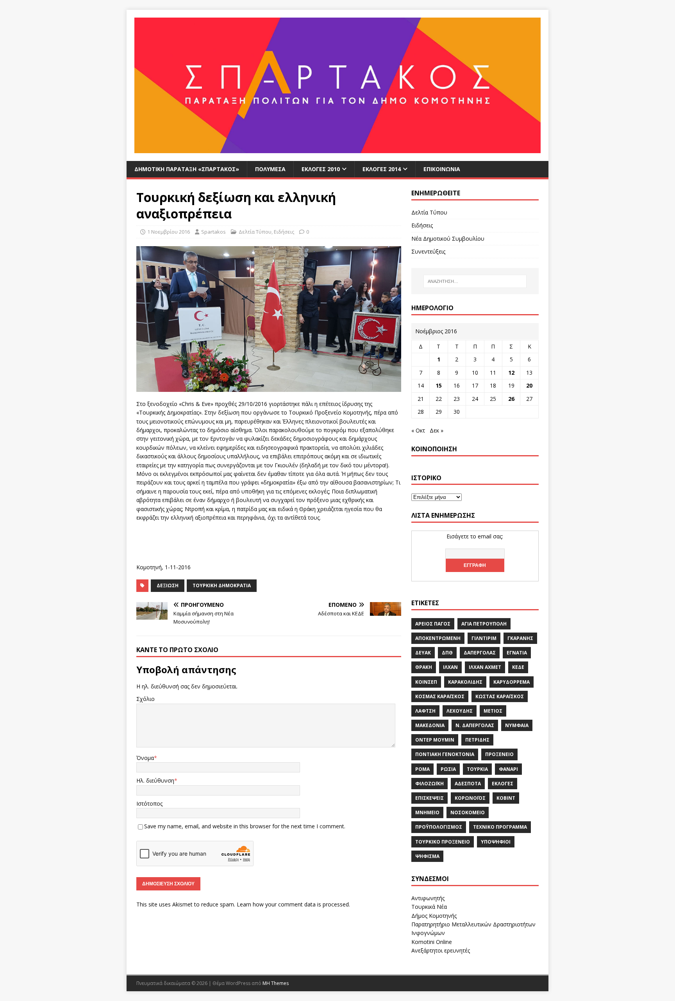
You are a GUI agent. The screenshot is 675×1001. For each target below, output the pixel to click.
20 (529, 385)
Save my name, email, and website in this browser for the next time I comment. (244, 826)
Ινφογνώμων (428, 933)
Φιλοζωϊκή (429, 783)
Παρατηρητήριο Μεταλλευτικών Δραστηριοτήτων (473, 924)
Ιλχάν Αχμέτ (485, 667)
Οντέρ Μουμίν (434, 739)
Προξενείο (499, 754)
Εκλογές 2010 (321, 169)
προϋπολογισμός (438, 827)
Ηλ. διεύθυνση (155, 780)
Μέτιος (493, 711)
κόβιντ (505, 798)
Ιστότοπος (149, 803)
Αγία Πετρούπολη (484, 623)
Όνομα (145, 757)
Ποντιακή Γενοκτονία (444, 754)
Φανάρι (508, 769)
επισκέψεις (429, 798)
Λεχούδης (459, 711)
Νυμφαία (517, 725)
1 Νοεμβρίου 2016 (168, 231)
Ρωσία (448, 769)
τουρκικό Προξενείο (442, 841)
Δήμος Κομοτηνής (434, 915)
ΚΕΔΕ (518, 667)
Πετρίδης (477, 739)
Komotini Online (431, 942)
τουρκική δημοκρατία (222, 585)
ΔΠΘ (447, 652)
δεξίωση (168, 585)
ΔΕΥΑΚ (423, 652)
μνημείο (427, 812)
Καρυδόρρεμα (511, 682)
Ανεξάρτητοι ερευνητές (440, 950)
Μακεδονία (430, 725)
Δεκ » (436, 430)
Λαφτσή (425, 711)
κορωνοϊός (470, 798)
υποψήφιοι (496, 841)
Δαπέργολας (480, 652)
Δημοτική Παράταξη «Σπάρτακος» (186, 169)
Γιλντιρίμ (483, 638)
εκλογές (502, 783)
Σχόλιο (145, 698)
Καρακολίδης (465, 682)
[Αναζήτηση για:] (475, 281)
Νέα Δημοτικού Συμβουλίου (447, 238)
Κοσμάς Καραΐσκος (439, 696)
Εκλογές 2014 (381, 169)
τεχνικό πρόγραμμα (500, 827)
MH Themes (275, 983)
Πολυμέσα (270, 169)
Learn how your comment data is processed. (293, 904)
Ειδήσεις (284, 231)
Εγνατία (517, 652)
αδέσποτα (468, 783)
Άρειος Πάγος (432, 623)
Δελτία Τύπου (255, 231)
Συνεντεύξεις (428, 251)
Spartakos (213, 231)
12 (511, 372)
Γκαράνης (520, 638)
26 (511, 398)
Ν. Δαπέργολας (474, 725)
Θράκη (423, 667)
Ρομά (422, 769)
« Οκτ (418, 430)
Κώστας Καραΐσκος (499, 696)
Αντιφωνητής (428, 898)
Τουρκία (477, 769)
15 (439, 385)
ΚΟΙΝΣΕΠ (426, 682)
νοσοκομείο (467, 812)
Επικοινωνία (441, 169)
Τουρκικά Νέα (429, 906)
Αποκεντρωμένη (438, 638)
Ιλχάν (450, 667)
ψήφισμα (427, 856)
